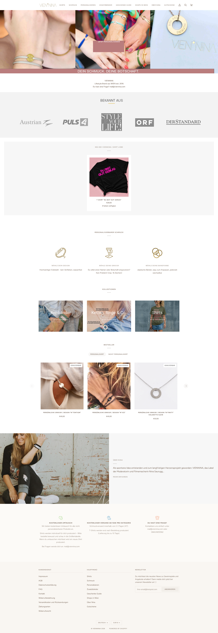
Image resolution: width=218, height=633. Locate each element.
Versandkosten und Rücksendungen (53, 602)
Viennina (97, 628)
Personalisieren (93, 585)
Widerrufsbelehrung (47, 598)
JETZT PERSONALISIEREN (109, 42)
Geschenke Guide (94, 594)
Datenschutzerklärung (47, 585)
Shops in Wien (93, 598)
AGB (40, 580)
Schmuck (90, 580)
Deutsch (102, 623)
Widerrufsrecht (45, 611)
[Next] (186, 386)
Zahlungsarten (44, 606)
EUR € (115, 623)
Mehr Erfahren (120, 477)
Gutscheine (91, 606)
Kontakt (42, 594)
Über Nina (91, 602)
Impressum (43, 576)
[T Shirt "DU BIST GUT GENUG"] (109, 177)
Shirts (89, 576)
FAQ (40, 589)
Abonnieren (170, 589)
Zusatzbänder (92, 589)
